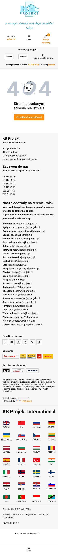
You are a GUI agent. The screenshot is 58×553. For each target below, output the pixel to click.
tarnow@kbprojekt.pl (21, 305)
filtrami (9, 57)
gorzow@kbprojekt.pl (28, 238)
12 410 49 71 (8, 183)
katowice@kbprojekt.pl (24, 249)
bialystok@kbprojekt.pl (25, 223)
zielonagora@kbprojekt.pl (29, 324)
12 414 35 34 (8, 180)
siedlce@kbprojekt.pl (21, 294)
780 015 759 (8, 194)
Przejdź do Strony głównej (29, 117)
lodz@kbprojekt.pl (17, 264)
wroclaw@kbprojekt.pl (23, 320)
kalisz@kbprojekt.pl (20, 246)
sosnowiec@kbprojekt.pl (27, 298)
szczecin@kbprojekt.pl (24, 302)
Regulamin (31, 514)
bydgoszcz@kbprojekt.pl (27, 227)
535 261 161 (8, 190)
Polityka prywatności (12, 514)
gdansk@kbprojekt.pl (21, 234)
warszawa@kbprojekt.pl (26, 317)
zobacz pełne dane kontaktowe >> (19, 159)
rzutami (23, 57)
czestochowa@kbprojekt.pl (31, 231)
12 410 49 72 (8, 187)
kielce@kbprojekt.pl (20, 253)
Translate (26, 400)
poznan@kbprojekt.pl (21, 283)
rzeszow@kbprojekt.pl (24, 290)
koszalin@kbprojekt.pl (23, 257)
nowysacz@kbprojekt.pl (27, 268)
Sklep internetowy (25, 533)
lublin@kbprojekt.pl (19, 261)
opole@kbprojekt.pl (19, 276)
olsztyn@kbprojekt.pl (22, 272)
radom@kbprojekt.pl (20, 287)
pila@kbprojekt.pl (16, 279)
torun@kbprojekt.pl (18, 309)
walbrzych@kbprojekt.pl (26, 313)
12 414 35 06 (8, 176)
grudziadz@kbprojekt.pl (25, 242)
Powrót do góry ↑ (10, 523)
